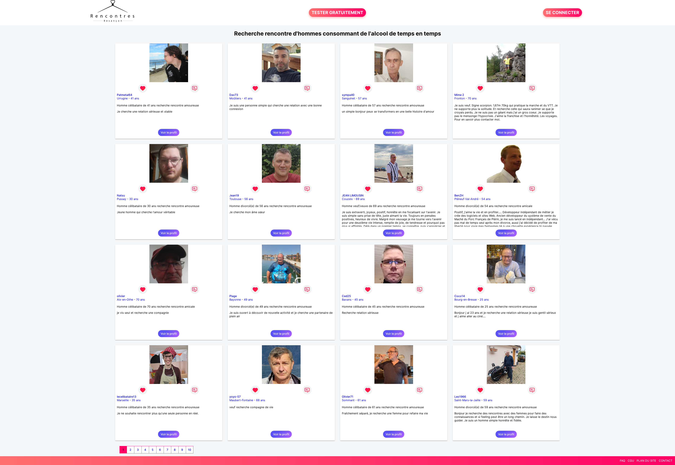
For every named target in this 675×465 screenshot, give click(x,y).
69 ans (360, 199)
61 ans (362, 400)
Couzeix (347, 199)
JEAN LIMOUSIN (353, 195)
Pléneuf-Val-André (466, 199)
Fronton (459, 98)
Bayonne (235, 299)
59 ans (487, 400)
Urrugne (122, 98)
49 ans (248, 299)
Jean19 (234, 195)
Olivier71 (347, 396)
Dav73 (233, 95)
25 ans (484, 299)
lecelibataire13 (126, 396)
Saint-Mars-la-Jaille (467, 400)
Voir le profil (169, 132)
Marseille (123, 400)
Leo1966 (460, 396)
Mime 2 (459, 95)
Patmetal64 (124, 95)
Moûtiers (235, 98)
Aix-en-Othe (125, 299)
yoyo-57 (235, 396)
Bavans (346, 299)
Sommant (348, 400)
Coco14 (459, 296)
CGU (631, 460)
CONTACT (665, 460)
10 (189, 449)
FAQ (622, 460)
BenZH (458, 195)
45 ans (358, 299)
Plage (233, 296)
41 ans (135, 98)
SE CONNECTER (562, 12)
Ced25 (346, 296)
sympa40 (348, 95)
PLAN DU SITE (646, 460)
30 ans (133, 199)
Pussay (121, 199)
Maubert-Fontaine (241, 400)
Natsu (121, 195)
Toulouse (235, 199)
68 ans (260, 400)
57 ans (362, 98)
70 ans (472, 98)
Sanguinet (348, 98)
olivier (121, 296)
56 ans (248, 199)
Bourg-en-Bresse (465, 299)
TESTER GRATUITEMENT (337, 12)
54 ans (485, 199)
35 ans (136, 400)
